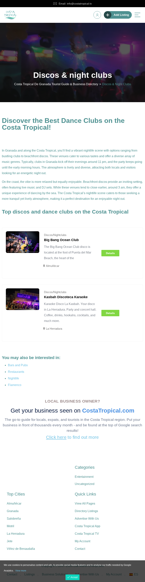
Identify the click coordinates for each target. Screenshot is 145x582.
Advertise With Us (87, 518)
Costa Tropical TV (87, 533)
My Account (82, 541)
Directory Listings (86, 511)
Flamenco (14, 385)
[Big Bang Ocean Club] (22, 242)
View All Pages (85, 503)
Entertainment (84, 476)
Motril (10, 526)
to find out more (72, 437)
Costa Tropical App (87, 526)
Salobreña (14, 518)
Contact (80, 548)
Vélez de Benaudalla (21, 548)
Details (110, 253)
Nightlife (13, 378)
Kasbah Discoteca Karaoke (66, 297)
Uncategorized (84, 484)
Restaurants (16, 371)
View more (20, 570)
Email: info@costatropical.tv (75, 3)
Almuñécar (52, 265)
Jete (9, 541)
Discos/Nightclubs (55, 235)
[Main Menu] (137, 15)
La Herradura (54, 328)
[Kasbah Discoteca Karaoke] (22, 299)
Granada (13, 511)
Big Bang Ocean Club (61, 240)
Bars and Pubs (18, 365)
